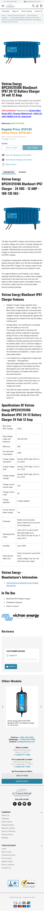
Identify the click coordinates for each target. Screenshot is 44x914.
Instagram (29, 804)
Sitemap (5, 838)
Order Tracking (26, 11)
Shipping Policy (8, 825)
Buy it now (32, 148)
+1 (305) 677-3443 (22, 755)
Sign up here (22, 776)
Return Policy (11, 164)
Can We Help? (22, 781)
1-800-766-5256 (11, 1)
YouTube (24, 804)
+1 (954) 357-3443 (22, 767)
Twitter (19, 804)
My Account (6, 852)
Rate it (11, 666)
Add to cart (11, 148)
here (6, 139)
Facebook (15, 804)
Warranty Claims (8, 828)
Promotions (5, 11)
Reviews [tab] (22, 172)
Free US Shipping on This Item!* (18, 155)
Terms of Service (8, 831)
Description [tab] (9, 172)
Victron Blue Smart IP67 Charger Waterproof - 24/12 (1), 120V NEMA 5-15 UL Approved (22, 113)
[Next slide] (40, 706)
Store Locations (8, 865)
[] (33, 6)
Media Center (7, 861)
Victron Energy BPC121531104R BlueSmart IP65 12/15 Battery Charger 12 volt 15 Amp (20, 723)
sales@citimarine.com (33, 1)
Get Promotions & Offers (22, 771)
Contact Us (38, 11)
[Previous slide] (3, 706)
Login (4, 849)
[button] (3, 6)
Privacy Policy (7, 834)
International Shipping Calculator (19, 160)
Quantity (5, 143)
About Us (15, 11)
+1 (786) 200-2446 (27, 739)
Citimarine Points (8, 855)
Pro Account (7, 858)
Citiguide (5, 818)
